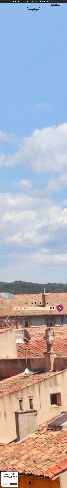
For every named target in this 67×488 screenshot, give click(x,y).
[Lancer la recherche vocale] (60, 308)
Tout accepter (14, 484)
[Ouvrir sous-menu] (15, 13)
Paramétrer (6, 484)
